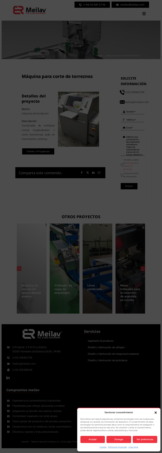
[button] (155, 412)
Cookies (103, 447)
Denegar (118, 439)
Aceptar (93, 439)
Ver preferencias (145, 439)
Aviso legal (133, 447)
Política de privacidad (117, 447)
